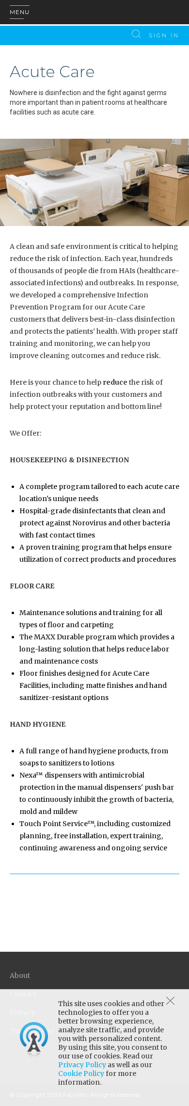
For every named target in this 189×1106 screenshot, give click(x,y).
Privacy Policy (82, 1064)
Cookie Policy (81, 1073)
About (20, 975)
